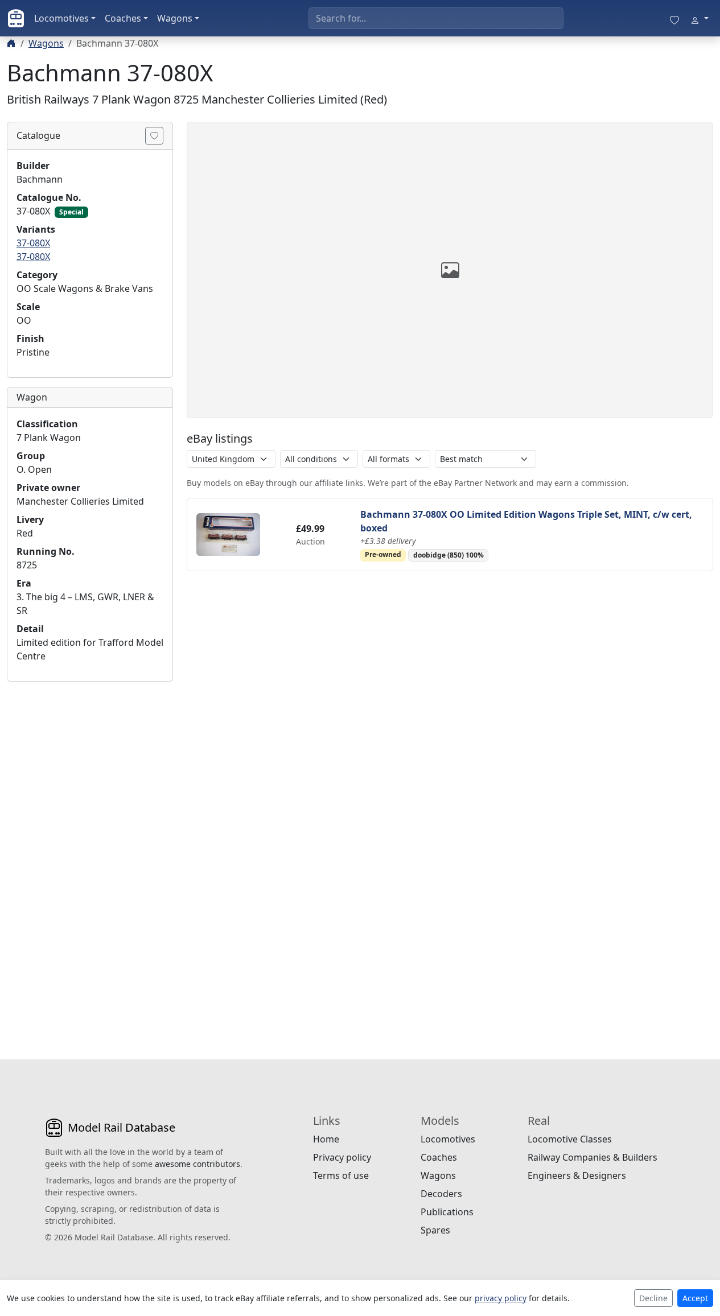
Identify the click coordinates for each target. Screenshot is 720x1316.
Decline (653, 1298)
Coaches (123, 18)
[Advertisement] (90, 861)
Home (326, 1139)
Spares (435, 1230)
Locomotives (61, 18)
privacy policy (500, 1298)
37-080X (33, 243)
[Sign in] (699, 18)
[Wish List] (674, 18)
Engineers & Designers (577, 1175)
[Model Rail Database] (16, 18)
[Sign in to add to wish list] (154, 136)
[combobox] (435, 18)
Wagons (174, 18)
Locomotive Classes (570, 1139)
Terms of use (341, 1175)
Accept (695, 1298)
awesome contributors (197, 1163)
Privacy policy (342, 1157)
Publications (447, 1212)
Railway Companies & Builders (592, 1157)
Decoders (441, 1193)
